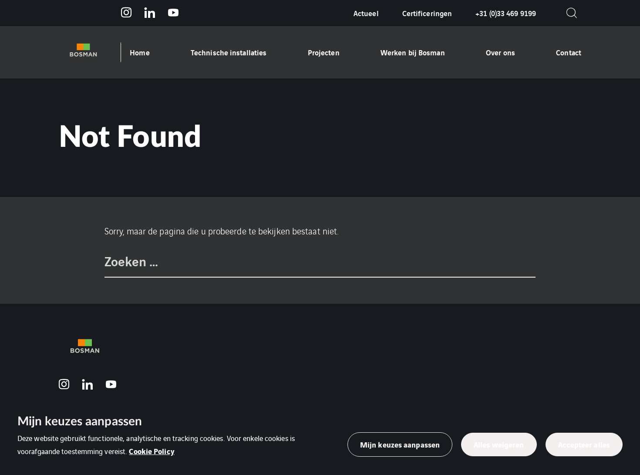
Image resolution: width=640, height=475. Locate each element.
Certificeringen (427, 12)
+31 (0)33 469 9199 (505, 12)
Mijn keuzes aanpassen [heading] (79, 421)
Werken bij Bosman (413, 52)
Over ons (500, 52)
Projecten (324, 52)
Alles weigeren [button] (499, 444)
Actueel (366, 12)
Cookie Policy (151, 450)
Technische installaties (228, 52)
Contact (568, 52)
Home (139, 52)
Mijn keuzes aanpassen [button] (400, 444)
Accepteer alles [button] (584, 444)
